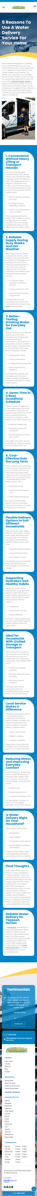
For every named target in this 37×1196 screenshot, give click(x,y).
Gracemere (8, 1124)
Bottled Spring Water (11, 1088)
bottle (8, 306)
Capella (7, 1129)
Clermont (8, 1132)
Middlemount (9, 1134)
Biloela (7, 1116)
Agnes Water (9, 1137)
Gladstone (8, 1108)
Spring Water (9, 1080)
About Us (8, 1066)
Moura (7, 1121)
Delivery (7, 1064)
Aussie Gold (12, 927)
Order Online (9, 1061)
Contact (7, 1072)
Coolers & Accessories (12, 1086)
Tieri (6, 1127)
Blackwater (8, 1106)
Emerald (7, 1114)
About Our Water (10, 1083)
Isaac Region (9, 1111)
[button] (4, 7)
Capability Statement (12, 1092)
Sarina (7, 1119)
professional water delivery (20, 81)
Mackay (7, 1101)
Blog (6, 1069)
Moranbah (8, 1103)
